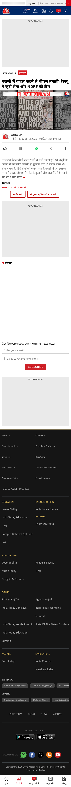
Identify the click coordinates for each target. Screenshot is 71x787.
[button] (64, 781)
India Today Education (15, 517)
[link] (68, 3)
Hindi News (7, 73)
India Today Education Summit (15, 636)
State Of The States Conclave (52, 624)
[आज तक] (6, 10)
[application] (35, 110)
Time (38, 571)
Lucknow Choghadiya (15, 685)
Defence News (40, 699)
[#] (36, 148)
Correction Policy (10, 478)
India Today (57, 3)
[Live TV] (58, 12)
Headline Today (45, 669)
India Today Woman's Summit (48, 612)
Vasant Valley (9, 509)
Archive (57, 714)
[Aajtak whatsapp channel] (24, 755)
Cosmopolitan (10, 562)
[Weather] (35, 12)
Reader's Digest (45, 562)
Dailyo (31, 714)
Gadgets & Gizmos (13, 579)
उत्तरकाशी (22, 187)
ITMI (4, 525)
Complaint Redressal (45, 446)
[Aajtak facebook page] (32, 755)
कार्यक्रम (22, 73)
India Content (43, 661)
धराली (13, 187)
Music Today (9, 571)
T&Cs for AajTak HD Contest (15, 488)
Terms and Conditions (46, 467)
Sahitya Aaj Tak (10, 599)
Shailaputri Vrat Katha (15, 699)
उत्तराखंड (5, 187)
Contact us (41, 435)
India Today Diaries (47, 509)
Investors (6, 456)
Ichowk (44, 714)
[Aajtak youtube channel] (58, 755)
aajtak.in (16, 134)
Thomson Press (45, 523)
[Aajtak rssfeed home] (49, 755)
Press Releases (43, 478)
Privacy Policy (8, 467)
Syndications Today (35, 770)
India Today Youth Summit (17, 624)
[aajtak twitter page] (41, 755)
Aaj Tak (31, 3)
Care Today (8, 661)
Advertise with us (10, 446)
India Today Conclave (14, 607)
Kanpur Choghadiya (42, 685)
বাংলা (46, 3)
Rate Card (40, 456)
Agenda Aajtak (44, 599)
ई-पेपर (40, 3)
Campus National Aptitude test (17, 538)
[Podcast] (43, 11)
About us (6, 435)
